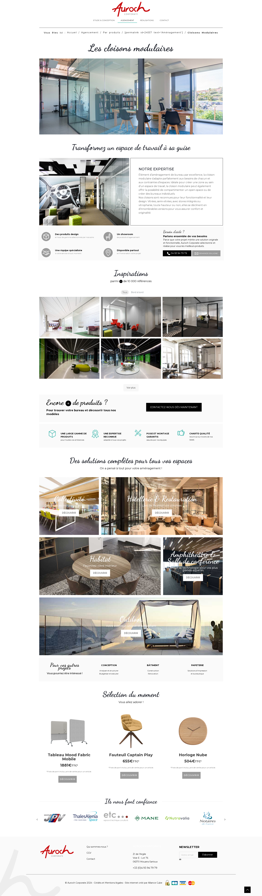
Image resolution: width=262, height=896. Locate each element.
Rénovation (153, 674)
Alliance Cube (155, 882)
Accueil (72, 32)
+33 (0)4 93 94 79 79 (145, 867)
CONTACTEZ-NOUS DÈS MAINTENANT (174, 407)
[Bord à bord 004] (69, 358)
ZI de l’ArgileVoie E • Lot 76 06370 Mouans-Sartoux (145, 858)
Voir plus (131, 387)
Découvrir (69, 513)
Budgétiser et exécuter (109, 674)
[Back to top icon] (247, 890)
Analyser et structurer (108, 670)
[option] (54, 819)
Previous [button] (37, 819)
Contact (91, 859)
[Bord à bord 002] (131, 317)
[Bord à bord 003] (193, 317)
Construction (153, 670)
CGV (89, 852)
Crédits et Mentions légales (108, 882)
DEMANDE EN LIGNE (208, 253)
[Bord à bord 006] (193, 358)
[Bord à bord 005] (131, 358)
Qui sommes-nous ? (97, 846)
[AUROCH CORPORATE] (131, 9)
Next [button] (225, 819)
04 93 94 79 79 (178, 253)
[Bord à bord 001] (69, 317)
